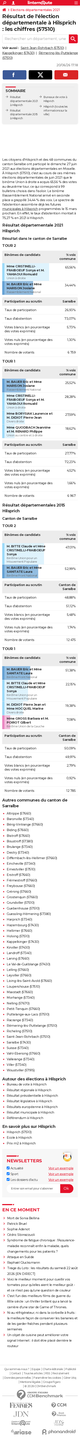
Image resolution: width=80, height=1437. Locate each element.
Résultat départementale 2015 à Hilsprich (24, 114)
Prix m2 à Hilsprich (21, 1143)
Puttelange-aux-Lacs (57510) (28, 1014)
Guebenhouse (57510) (23, 908)
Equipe (36, 1369)
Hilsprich (49, 106)
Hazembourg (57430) (23, 925)
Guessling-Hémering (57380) (29, 914)
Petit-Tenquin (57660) (23, 1009)
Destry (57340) (18, 853)
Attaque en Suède (20, 1257)
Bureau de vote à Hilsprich (26, 1084)
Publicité (70, 1369)
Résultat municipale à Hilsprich (30, 1112)
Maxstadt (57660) (20, 992)
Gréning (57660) (19, 892)
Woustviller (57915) (21, 1070)
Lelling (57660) (18, 970)
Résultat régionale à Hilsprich (29, 1090)
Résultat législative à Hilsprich (29, 1101)
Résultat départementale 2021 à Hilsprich (24, 101)
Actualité (16, 1168)
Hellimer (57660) (19, 931)
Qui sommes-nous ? (16, 1369)
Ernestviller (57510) (21, 869)
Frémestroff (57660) (22, 880)
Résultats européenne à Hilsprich (32, 1107)
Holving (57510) (18, 936)
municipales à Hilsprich (20, 209)
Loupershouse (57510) (23, 987)
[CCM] (59, 1405)
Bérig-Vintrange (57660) (25, 824)
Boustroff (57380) (20, 841)
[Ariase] (21, 1431)
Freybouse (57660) (21, 886)
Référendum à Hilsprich (25, 1118)
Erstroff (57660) (18, 875)
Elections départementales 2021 (35, 10)
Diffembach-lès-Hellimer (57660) (32, 858)
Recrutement (60, 1373)
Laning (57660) (18, 959)
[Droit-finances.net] (59, 1414)
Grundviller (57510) (20, 903)
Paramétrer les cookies (47, 1377)
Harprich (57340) (19, 919)
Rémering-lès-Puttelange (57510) (32, 1026)
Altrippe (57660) (19, 813)
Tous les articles (33, 1373)
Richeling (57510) (19, 1031)
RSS (47, 1373)
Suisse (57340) (17, 1048)
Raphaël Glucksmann (23, 1263)
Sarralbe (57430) (19, 1042)
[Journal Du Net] (21, 1414)
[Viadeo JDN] (59, 1423)
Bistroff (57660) (18, 836)
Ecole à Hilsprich (19, 1138)
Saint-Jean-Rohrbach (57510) (42, 48)
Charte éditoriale (53, 1369)
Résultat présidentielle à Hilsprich (32, 1096)
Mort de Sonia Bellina (23, 1218)
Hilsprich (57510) (19, 1132)
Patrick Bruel (17, 1224)
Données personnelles (17, 1377)
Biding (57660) (17, 830)
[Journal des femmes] (21, 1405)
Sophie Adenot (18, 1229)
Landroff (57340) (19, 953)
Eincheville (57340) (21, 864)
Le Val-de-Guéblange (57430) (28, 964)
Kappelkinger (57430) (18, 53)
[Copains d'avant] (21, 1423)
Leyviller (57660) (19, 975)
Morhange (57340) (20, 998)
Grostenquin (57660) (22, 897)
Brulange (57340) (19, 847)
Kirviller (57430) (18, 947)
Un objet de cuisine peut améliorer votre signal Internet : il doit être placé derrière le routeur (39, 1340)
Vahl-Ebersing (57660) (23, 1053)
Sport (14, 1174)
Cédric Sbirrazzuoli (21, 1235)
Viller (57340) (16, 1065)
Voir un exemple (61, 1168)
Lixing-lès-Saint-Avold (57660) (29, 981)
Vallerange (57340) (20, 1059)
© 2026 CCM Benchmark (40, 1386)
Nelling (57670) (18, 1003)
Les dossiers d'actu (24, 1180)
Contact (16, 1373)
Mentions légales (30, 1382)
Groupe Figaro (51, 1382)
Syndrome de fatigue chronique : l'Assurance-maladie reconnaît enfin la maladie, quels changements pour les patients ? (41, 1245)
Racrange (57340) (20, 1020)
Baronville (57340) (20, 819)
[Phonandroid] (59, 1432)
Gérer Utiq (70, 1377)
